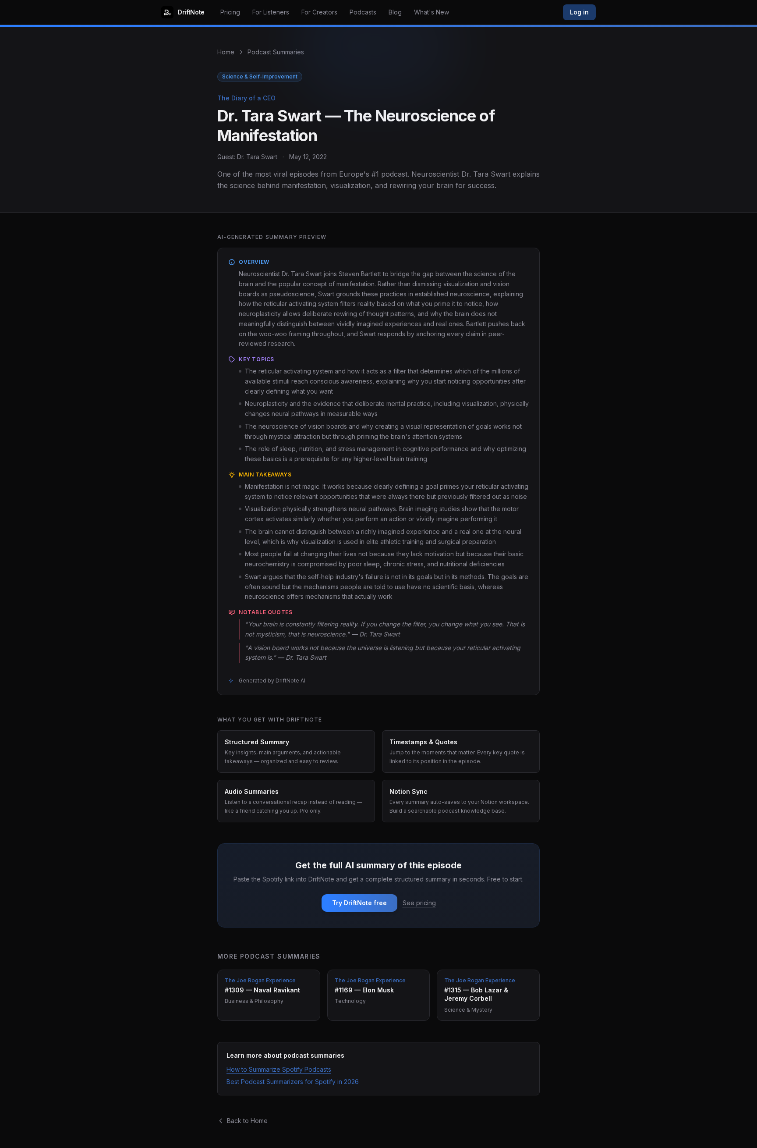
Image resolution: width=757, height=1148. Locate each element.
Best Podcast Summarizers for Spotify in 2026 (292, 1081)
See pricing (419, 902)
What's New (431, 12)
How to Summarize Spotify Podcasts (278, 1069)
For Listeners (270, 12)
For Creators (319, 12)
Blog (395, 12)
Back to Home (247, 1120)
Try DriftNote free (359, 902)
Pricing (230, 12)
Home (225, 52)
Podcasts (363, 12)
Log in (579, 12)
